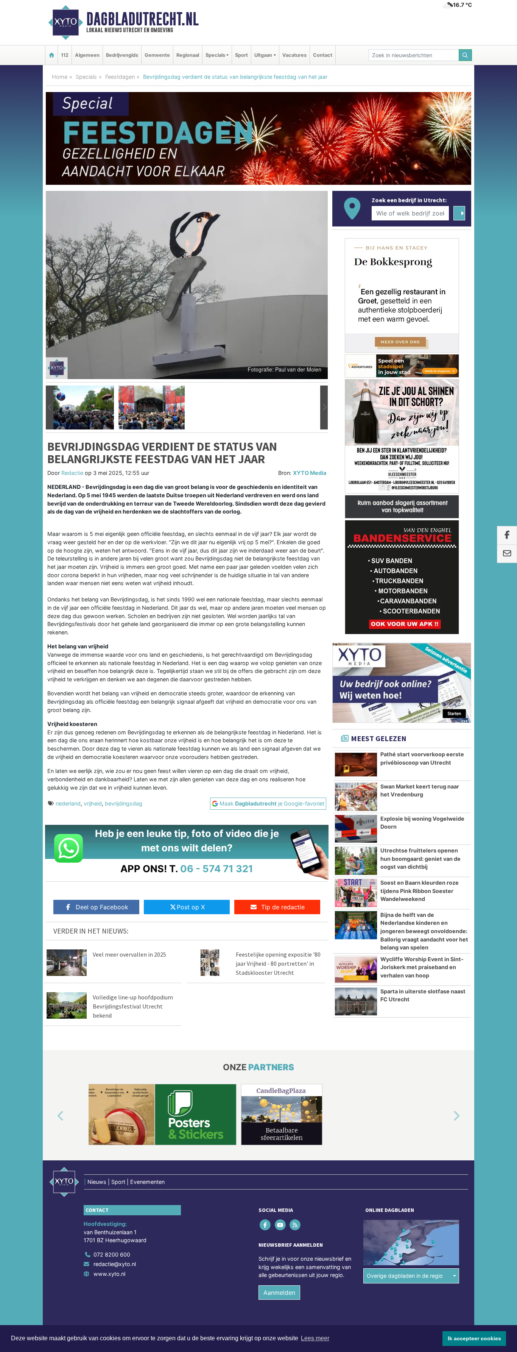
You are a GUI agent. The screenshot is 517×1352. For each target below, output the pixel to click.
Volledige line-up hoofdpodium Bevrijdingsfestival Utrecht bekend (133, 1006)
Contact (322, 55)
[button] (49, 407)
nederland (68, 803)
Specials (86, 76)
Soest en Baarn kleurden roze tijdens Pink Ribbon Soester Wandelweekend (419, 890)
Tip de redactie (283, 907)
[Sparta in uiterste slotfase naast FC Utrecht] (356, 1001)
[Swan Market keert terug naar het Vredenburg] (356, 796)
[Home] (51, 55)
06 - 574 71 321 (216, 868)
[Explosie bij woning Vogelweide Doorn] (356, 829)
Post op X (191, 907)
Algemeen (87, 55)
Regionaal (187, 55)
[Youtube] (280, 1224)
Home (59, 76)
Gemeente (157, 55)
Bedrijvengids (122, 55)
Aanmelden (279, 1292)
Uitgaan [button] (263, 55)
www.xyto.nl (109, 1274)
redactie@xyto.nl (114, 1264)
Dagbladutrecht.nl (142, 19)
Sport (241, 55)
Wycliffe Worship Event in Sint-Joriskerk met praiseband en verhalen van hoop (422, 967)
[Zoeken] (465, 55)
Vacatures (294, 55)
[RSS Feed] (295, 1224)
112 (65, 55)
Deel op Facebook (102, 907)
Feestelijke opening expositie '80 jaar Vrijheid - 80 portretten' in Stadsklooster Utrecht (278, 963)
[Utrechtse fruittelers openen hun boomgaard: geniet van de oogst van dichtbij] (356, 860)
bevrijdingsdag (123, 803)
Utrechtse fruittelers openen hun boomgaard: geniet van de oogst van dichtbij (420, 858)
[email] (507, 554)
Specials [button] (215, 55)
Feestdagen (120, 76)
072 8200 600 (111, 1254)
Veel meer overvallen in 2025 (129, 954)
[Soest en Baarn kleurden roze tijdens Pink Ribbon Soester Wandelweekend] (356, 893)
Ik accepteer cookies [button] (474, 1338)
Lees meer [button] (315, 1338)
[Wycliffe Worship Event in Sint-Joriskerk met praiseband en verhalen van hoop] (356, 969)
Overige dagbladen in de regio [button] (405, 1275)
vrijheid (93, 803)
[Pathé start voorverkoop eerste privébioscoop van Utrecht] (356, 764)
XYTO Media (309, 473)
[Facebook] (265, 1224)
